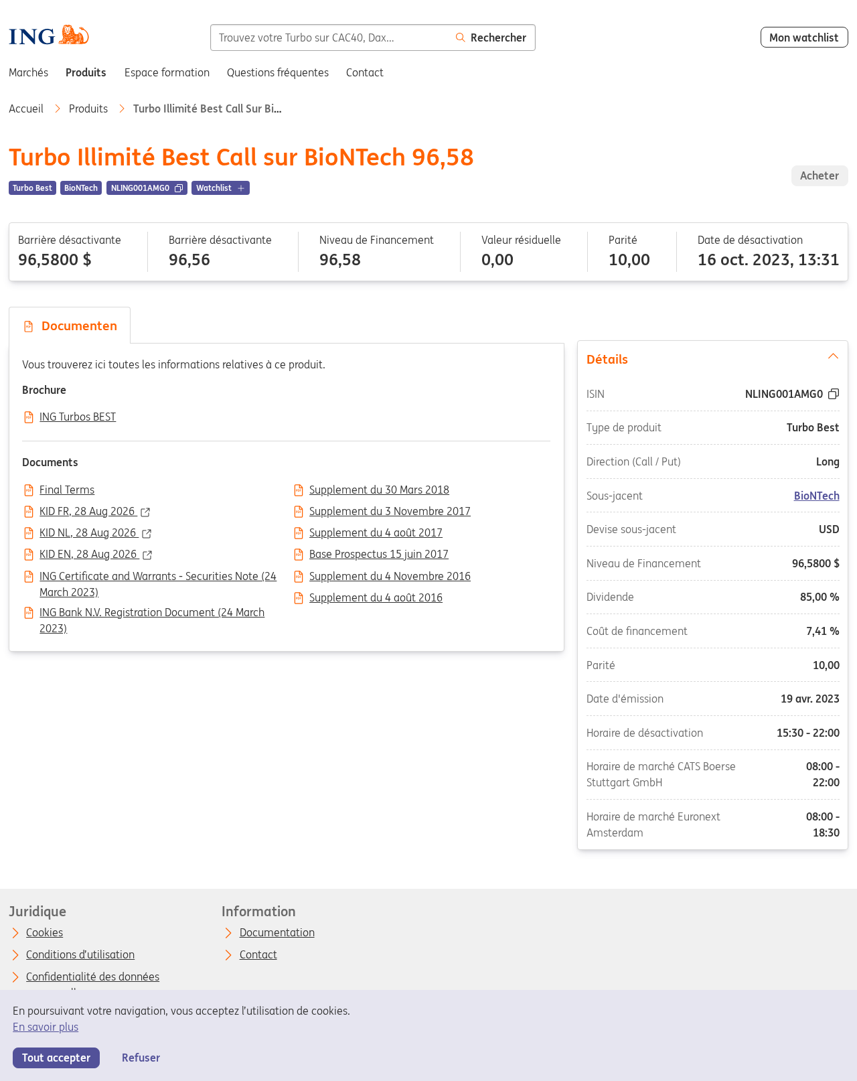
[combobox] (329, 37)
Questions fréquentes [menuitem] (278, 72)
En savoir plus (45, 1026)
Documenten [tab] (76, 325)
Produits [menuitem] (86, 72)
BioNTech (816, 495)
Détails (607, 359)
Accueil (27, 108)
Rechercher (498, 37)
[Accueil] (48, 36)
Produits (89, 108)
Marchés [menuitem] (28, 72)
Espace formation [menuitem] (167, 72)
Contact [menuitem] (365, 72)
